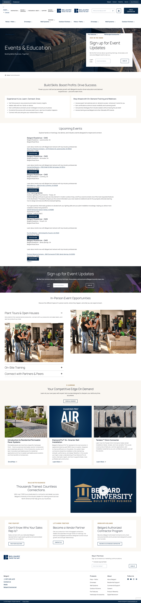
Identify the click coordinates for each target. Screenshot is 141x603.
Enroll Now (11, 462)
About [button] (37, 11)
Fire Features (94, 591)
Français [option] (7, 12)
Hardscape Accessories (97, 594)
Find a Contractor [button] (131, 11)
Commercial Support (113, 585)
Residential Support (113, 582)
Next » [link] (30, 261)
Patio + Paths (94, 579)
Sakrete (126, 2)
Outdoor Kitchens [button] (64, 22)
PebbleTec (120, 2)
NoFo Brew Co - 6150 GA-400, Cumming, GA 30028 (42, 185)
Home (8, 75)
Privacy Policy (26, 601)
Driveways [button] (27, 22)
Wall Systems (94, 585)
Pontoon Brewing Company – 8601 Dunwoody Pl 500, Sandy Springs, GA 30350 (51, 254)
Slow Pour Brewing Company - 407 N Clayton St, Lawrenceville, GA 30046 (49, 149)
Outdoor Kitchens (95, 588)
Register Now (33, 154)
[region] (34, 340)
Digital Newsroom (112, 594)
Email (99, 60)
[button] (103, 491)
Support (44, 11)
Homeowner (7, 2)
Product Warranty (112, 591)
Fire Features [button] (9, 34)
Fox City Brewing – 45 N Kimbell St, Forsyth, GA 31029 (43, 233)
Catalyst (115, 2)
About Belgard (111, 579)
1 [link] (27, 261)
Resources (31, 11)
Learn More (57, 462)
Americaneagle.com (132, 601)
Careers (109, 589)
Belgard (109, 2)
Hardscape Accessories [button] (62, 34)
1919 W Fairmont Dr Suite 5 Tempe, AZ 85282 (40, 210)
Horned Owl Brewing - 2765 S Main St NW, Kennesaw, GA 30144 (46, 167)
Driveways (93, 582)
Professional (16, 2)
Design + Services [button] (23, 10)
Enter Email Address (97, 566)
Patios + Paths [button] (9, 22)
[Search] (113, 10)
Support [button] (50, 47)
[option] (7, 12)
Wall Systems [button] (44, 22)
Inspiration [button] (14, 11)
